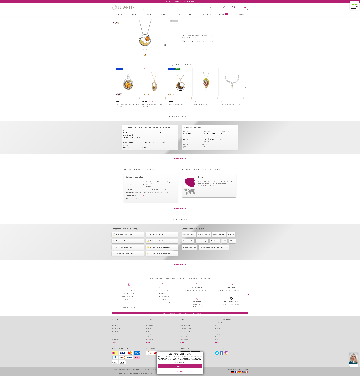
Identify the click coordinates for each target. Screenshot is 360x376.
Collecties (149, 14)
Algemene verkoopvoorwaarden (121, 370)
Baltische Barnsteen (209, 133)
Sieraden (119, 14)
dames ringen (116, 326)
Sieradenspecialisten (162, 291)
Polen (204, 147)
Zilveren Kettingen (202, 241)
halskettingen (116, 337)
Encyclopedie (206, 14)
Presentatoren (163, 294)
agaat (148, 323)
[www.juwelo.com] (243, 372)
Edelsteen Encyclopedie (222, 323)
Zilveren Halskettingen (189, 247)
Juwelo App (128, 302)
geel (184, 147)
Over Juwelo (240, 14)
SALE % (191, 14)
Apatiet (217, 331)
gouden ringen (116, 331)
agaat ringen (184, 323)
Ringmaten (128, 299)
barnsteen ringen (185, 331)
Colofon (154, 370)
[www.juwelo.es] (239, 372)
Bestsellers (177, 14)
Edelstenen (133, 14)
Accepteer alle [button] (180, 366)
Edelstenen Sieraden (189, 235)
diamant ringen (116, 328)
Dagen (144, 147)
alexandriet (149, 326)
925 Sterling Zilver (148, 142)
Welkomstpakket (129, 294)
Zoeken (211, 8)
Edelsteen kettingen (219, 235)
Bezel (222, 139)
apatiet (148, 331)
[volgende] (246, 88)
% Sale (224, 241)
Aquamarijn (218, 334)
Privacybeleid (137, 370)
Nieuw (163, 14)
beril (147, 337)
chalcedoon (149, 340)
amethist (149, 328)
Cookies (146, 370)
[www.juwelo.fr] (236, 372)
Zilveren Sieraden (188, 241)
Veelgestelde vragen (128, 308)
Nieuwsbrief (162, 299)
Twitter (217, 353)
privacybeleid (179, 362)
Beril (216, 340)
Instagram (226, 353)
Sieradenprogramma (163, 296)
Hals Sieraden (215, 241)
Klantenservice (128, 288)
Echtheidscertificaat (128, 291)
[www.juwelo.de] (232, 372)
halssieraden (115, 340)
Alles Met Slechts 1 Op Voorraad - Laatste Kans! (214, 247)
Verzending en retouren (129, 305)
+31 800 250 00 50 (198, 304)
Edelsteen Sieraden (204, 235)
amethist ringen (185, 326)
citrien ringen (184, 334)
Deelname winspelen (128, 296)
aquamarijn (149, 334)
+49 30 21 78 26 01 (198, 306)
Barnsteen (187, 133)
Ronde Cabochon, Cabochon (208, 140)
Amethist (217, 328)
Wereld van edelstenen (162, 302)
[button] (224, 8)
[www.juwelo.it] (246, 372)
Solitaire (126, 147)
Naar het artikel (179, 159)
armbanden (115, 323)
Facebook (221, 353)
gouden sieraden (117, 334)
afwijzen (172, 360)
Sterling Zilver (128, 142)
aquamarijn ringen (186, 328)
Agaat (217, 326)
